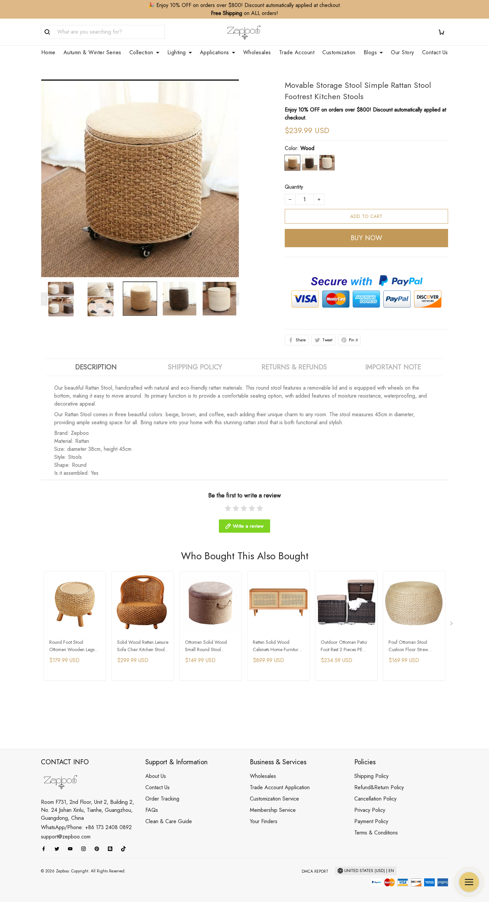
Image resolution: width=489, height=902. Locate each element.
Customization (339, 52)
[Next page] (236, 299)
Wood (307, 148)
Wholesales (257, 52)
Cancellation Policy (375, 799)
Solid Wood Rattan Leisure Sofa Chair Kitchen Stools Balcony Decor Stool (142, 646)
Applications (214, 52)
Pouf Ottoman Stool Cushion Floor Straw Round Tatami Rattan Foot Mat (413, 646)
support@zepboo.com (65, 836)
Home (48, 52)
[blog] (112, 848)
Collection (141, 52)
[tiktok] (125, 848)
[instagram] (85, 848)
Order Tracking (162, 799)
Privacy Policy (369, 810)
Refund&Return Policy (379, 787)
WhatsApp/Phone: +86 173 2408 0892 (86, 827)
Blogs (370, 52)
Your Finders (263, 821)
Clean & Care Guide (168, 821)
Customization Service (274, 799)
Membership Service (273, 810)
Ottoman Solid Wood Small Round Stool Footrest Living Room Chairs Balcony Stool (206, 646)
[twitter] (59, 848)
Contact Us (435, 52)
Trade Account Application (280, 787)
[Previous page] (44, 299)
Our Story (402, 52)
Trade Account (297, 52)
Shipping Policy (371, 776)
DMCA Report (315, 871)
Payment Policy (371, 821)
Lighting (176, 52)
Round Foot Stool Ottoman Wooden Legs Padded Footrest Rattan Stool (71, 646)
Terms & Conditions (376, 832)
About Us (155, 776)
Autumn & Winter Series (92, 52)
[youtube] (72, 848)
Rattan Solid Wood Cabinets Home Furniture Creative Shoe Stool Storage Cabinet (277, 646)
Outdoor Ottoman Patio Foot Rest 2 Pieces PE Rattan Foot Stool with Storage (344, 646)
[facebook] (45, 848)
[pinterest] (98, 848)
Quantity (294, 187)
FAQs (151, 810)
